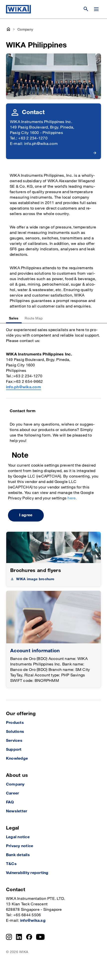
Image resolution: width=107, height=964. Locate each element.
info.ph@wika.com (23, 387)
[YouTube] (40, 937)
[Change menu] (96, 9)
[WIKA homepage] (18, 9)
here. (72, 498)
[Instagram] (9, 937)
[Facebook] (29, 937)
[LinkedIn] (19, 937)
